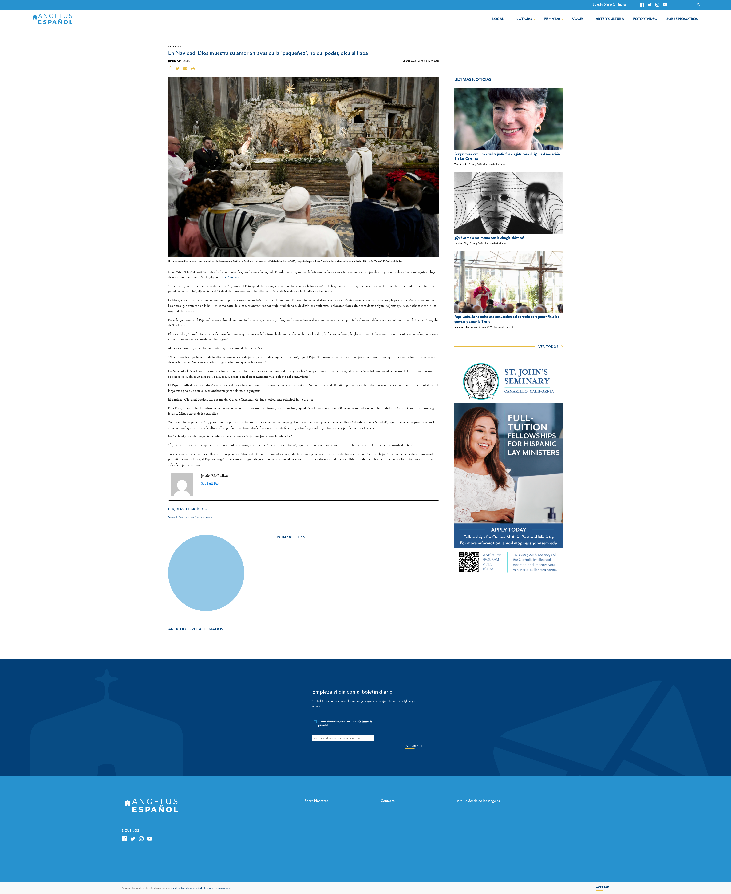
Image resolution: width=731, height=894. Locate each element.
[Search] (699, 5)
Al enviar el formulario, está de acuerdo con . (345, 723)
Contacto (388, 801)
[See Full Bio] (221, 483)
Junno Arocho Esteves (465, 327)
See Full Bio (210, 483)
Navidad (172, 517)
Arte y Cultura (610, 19)
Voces (578, 19)
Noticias (524, 19)
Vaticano (174, 46)
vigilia (209, 517)
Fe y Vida (552, 19)
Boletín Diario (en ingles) (610, 4)
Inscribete (415, 746)
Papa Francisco (229, 277)
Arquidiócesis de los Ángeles (478, 801)
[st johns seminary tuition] (508, 574)
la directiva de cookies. (217, 888)
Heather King (461, 243)
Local (498, 19)
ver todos (548, 346)
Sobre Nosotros (682, 19)
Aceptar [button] (602, 887)
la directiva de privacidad (187, 888)
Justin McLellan (179, 61)
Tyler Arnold (460, 164)
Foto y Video (645, 19)
